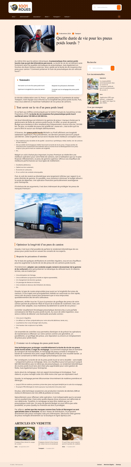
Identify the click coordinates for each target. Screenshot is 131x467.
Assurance (103, 78)
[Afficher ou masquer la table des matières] (55, 80)
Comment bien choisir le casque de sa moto (25, 443)
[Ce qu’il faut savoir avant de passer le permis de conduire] (72, 433)
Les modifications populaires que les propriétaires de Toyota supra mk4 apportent (99, 121)
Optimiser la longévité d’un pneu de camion (31, 89)
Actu (16, 447)
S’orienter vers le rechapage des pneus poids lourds (65, 90)
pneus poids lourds (35, 132)
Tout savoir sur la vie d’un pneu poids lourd (31, 85)
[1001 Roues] (20, 7)
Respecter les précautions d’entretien (63, 85)
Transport (78, 33)
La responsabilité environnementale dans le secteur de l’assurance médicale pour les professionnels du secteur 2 (107, 85)
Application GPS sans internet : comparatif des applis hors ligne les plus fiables (107, 100)
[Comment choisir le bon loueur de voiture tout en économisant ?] (48, 433)
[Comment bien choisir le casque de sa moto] (25, 433)
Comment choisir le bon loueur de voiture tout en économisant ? (48, 444)
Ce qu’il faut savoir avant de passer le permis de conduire (71, 443)
